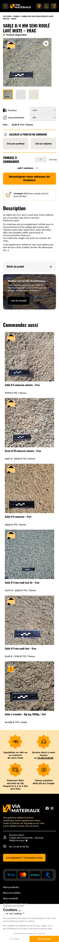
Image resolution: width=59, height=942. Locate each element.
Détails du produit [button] (15, 266)
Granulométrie (16, 117)
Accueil (7, 16)
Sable (16, 16)
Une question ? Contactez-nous (24, 857)
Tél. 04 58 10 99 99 (18, 846)
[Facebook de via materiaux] (47, 809)
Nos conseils (10, 898)
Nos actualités (11, 892)
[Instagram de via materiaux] (52, 809)
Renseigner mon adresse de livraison (29, 178)
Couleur (12, 110)
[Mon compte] (46, 6)
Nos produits (11, 887)
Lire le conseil (18, 300)
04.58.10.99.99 (45, 758)
